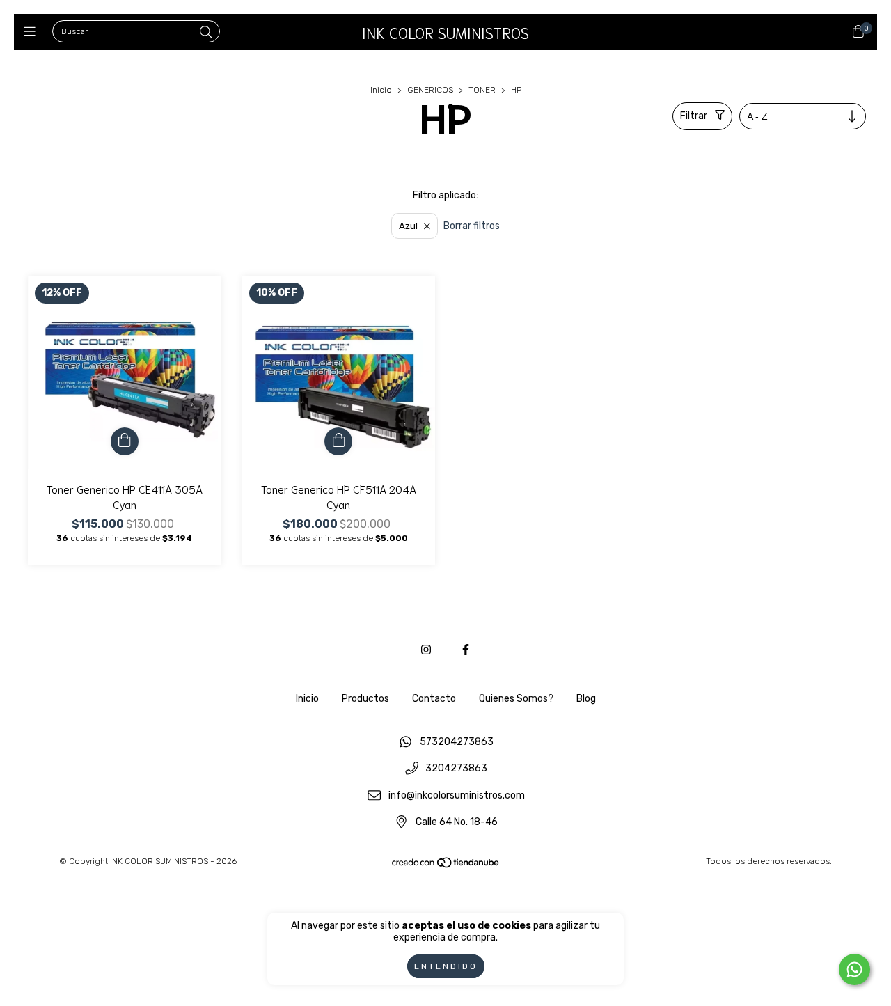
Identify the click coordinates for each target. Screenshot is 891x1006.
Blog (586, 699)
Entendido (446, 966)
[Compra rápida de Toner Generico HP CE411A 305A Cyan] (125, 441)
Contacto (434, 699)
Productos (365, 699)
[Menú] (33, 32)
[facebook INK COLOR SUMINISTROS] (465, 650)
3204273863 (456, 769)
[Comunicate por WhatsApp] (854, 969)
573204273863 (457, 742)
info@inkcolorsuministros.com (456, 795)
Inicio (381, 90)
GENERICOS (430, 90)
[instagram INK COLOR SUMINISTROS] (426, 650)
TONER (482, 90)
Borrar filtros (471, 226)
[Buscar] (206, 32)
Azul (408, 226)
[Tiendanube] (446, 866)
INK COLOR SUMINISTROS (445, 32)
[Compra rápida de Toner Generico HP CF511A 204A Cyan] (338, 441)
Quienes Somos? (516, 699)
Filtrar (693, 116)
